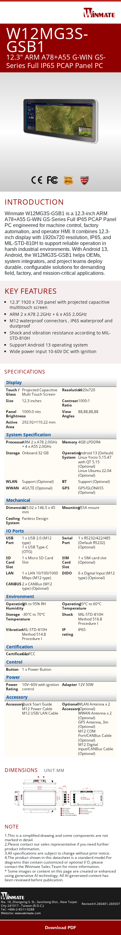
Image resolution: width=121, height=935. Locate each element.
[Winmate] (99, 12)
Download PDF (60, 927)
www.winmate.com (28, 913)
